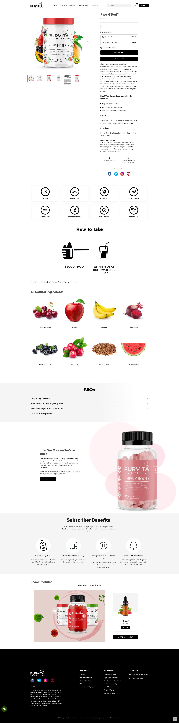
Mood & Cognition (109, 687)
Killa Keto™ (125, 621)
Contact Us (83, 674)
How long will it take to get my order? (48, 404)
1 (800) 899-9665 (137, 678)
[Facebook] (109, 174)
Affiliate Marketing (85, 681)
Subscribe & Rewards (68, 5)
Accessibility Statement (113, 718)
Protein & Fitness (109, 690)
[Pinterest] (128, 174)
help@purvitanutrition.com (140, 675)
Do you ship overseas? (41, 398)
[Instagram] (122, 174)
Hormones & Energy (110, 674)
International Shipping (86, 687)
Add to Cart (125, 627)
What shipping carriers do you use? (47, 409)
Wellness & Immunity (110, 684)
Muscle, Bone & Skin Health (112, 681)
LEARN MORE (48, 479)
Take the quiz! (83, 5)
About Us (95, 5)
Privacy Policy (100, 718)
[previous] (30, 42)
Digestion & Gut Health (111, 677)
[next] (87, 42)
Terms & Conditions (87, 718)
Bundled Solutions (109, 693)
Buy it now (119, 59)
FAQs (81, 684)
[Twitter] (116, 174)
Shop (55, 5)
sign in (143, 5)
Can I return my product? (42, 414)
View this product (125, 637)
